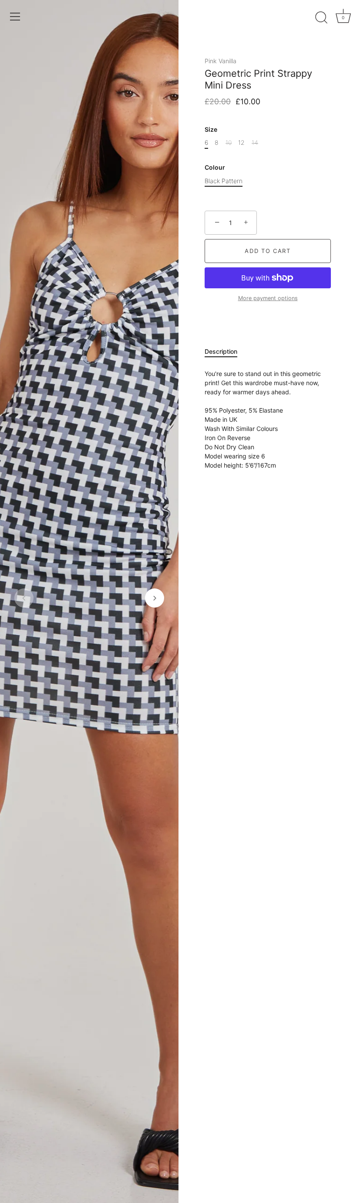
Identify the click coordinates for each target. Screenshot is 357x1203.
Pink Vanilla (220, 61)
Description (221, 351)
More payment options (268, 298)
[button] (24, 598)
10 (229, 142)
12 (241, 142)
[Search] (321, 17)
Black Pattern (223, 181)
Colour (215, 167)
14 (255, 142)
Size (211, 129)
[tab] (225, 351)
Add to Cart (268, 250)
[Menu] (15, 16)
